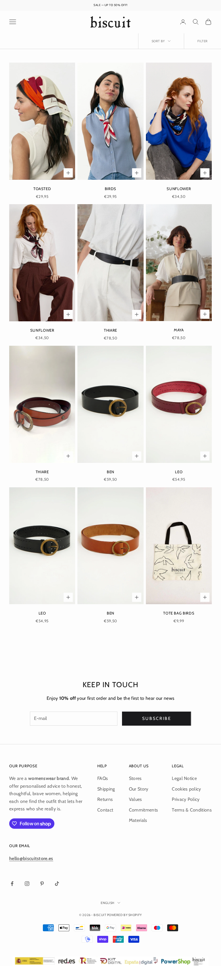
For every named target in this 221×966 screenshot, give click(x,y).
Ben (110, 472)
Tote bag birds (178, 613)
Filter (202, 41)
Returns (105, 799)
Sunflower (179, 188)
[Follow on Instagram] (27, 883)
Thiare (110, 330)
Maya (179, 330)
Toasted (42, 188)
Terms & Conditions (192, 810)
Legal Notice (184, 778)
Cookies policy (186, 789)
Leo (178, 472)
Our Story (138, 789)
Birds (110, 188)
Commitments (143, 810)
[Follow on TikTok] (57, 883)
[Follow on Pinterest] (42, 883)
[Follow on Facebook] (12, 883)
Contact (105, 810)
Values (135, 799)
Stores (135, 778)
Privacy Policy (185, 799)
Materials (138, 820)
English (108, 903)
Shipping (106, 789)
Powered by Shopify (124, 915)
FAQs (102, 778)
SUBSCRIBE (156, 718)
